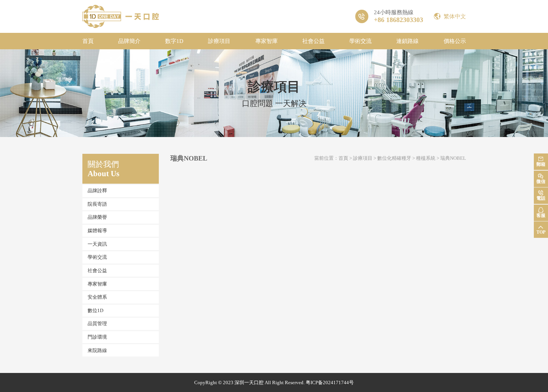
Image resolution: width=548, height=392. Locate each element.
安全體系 (97, 297)
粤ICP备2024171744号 (330, 382)
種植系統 (425, 158)
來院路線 (97, 350)
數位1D (95, 310)
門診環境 (97, 337)
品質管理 (97, 323)
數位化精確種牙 (394, 158)
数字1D (174, 41)
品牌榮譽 (97, 217)
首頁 (88, 41)
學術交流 (360, 41)
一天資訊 (97, 244)
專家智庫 (266, 41)
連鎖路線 (407, 41)
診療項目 (219, 41)
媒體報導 (97, 230)
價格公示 (455, 41)
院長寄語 (97, 204)
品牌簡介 (129, 41)
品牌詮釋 (97, 190)
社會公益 (313, 41)
